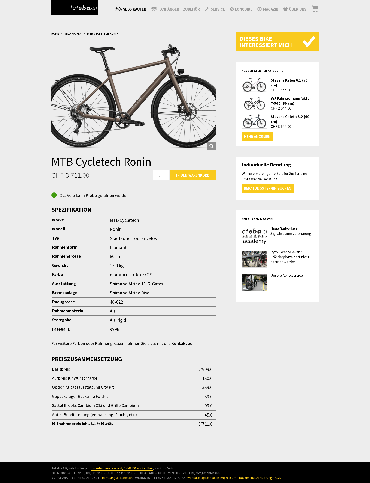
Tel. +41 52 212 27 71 (84, 477)
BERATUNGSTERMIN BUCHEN (267, 188)
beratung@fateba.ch (117, 477)
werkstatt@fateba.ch (203, 477)
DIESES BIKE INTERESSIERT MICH (266, 42)
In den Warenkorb (192, 175)
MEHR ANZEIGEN (257, 136)
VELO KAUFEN (72, 33)
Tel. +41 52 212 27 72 (170, 477)
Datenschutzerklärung (255, 477)
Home (55, 33)
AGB (278, 477)
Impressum (228, 477)
